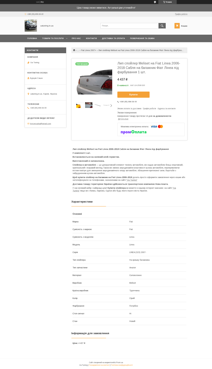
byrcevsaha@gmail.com (40, 124)
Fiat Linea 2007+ (88, 50)
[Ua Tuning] (31, 31)
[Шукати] (162, 25)
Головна (32, 38)
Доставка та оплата (113, 38)
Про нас (76, 38)
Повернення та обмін (142, 38)
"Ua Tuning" (131, 180)
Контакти (91, 38)
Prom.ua (119, 362)
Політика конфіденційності (122, 365)
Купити (133, 94)
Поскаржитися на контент (99, 365)
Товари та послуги (53, 38)
